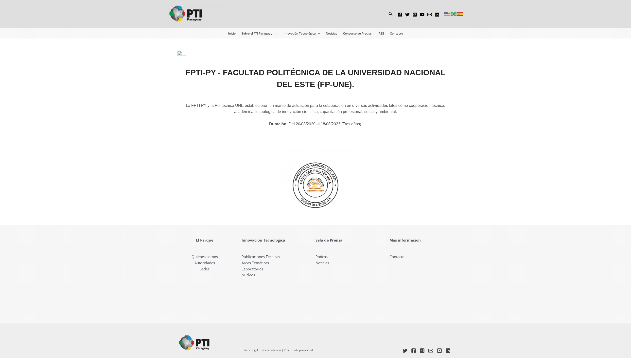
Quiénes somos (205, 256)
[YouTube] (422, 14)
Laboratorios (252, 268)
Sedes (205, 268)
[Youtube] (439, 350)
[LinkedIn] (448, 350)
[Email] (429, 14)
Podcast (322, 256)
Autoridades (204, 262)
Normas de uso (271, 350)
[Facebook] (400, 14)
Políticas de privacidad (298, 350)
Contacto (396, 256)
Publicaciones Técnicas (261, 256)
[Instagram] (415, 14)
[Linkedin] (437, 14)
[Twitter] (407, 14)
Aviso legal (251, 350)
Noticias (322, 262)
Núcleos (248, 274)
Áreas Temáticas (255, 262)
